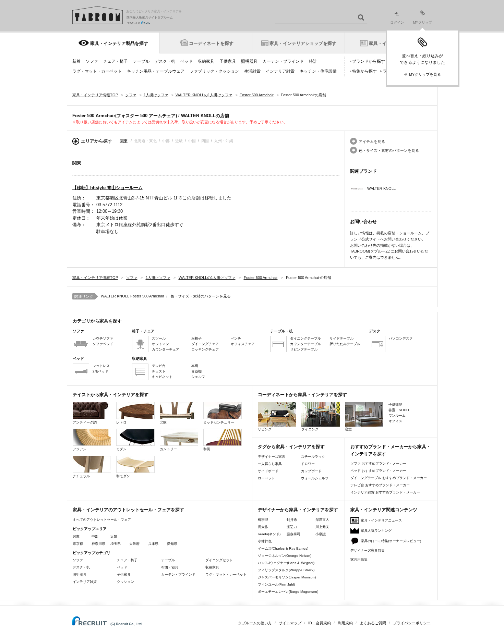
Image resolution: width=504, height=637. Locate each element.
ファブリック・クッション (214, 71)
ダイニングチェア (205, 344)
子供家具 (227, 61)
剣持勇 (292, 520)
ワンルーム (397, 415)
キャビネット (162, 377)
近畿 (113, 536)
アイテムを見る (372, 141)
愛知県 (172, 544)
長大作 (263, 527)
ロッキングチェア (205, 349)
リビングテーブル (303, 349)
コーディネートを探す (211, 43)
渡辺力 (292, 527)
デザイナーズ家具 (271, 456)
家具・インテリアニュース (381, 520)
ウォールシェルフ (314, 478)
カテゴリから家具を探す (97, 320)
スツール (159, 338)
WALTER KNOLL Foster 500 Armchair (132, 296)
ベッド (186, 61)
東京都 (78, 544)
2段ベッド (100, 371)
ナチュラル (81, 476)
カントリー (168, 449)
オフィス (395, 421)
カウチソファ (103, 338)
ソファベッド (103, 344)
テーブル (141, 61)
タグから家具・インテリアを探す (291, 446)
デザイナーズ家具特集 (367, 550)
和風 (206, 449)
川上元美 (322, 527)
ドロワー (308, 464)
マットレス (101, 366)
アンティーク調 (85, 422)
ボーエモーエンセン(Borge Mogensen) (288, 591)
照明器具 (249, 61)
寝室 (348, 429)
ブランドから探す (368, 61)
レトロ (121, 422)
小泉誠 (320, 534)
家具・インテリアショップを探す (302, 43)
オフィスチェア (243, 344)
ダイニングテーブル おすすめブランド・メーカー (388, 478)
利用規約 (345, 623)
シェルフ (198, 377)
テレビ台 (159, 366)
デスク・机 (165, 61)
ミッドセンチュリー (218, 422)
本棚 (194, 366)
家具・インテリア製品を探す (119, 43)
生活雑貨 (252, 71)
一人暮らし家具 (270, 464)
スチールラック (313, 456)
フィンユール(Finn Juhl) (276, 584)
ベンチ (236, 338)
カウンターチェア (165, 349)
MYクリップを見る (425, 74)
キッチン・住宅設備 (318, 71)
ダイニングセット (219, 560)
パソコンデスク (401, 338)
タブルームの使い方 (255, 623)
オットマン (160, 344)
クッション (125, 582)
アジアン (79, 449)
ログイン (397, 22)
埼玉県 (115, 544)
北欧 (163, 422)
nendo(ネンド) (269, 534)
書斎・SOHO (398, 410)
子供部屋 (395, 404)
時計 (313, 61)
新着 (76, 61)
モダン (121, 449)
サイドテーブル (341, 338)
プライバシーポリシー (412, 623)
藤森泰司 (293, 534)
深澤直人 (322, 520)
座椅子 (196, 338)
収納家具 (206, 61)
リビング (265, 429)
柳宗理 (263, 520)
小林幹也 (265, 541)
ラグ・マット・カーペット (97, 71)
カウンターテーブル (305, 344)
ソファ (92, 61)
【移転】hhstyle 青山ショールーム (107, 187)
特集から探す (364, 71)
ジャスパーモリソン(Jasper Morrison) (287, 577)
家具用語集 (359, 559)
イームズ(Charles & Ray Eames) (283, 548)
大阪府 (134, 544)
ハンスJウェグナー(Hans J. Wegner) (286, 563)
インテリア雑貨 (280, 71)
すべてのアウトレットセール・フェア (102, 520)
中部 (95, 536)
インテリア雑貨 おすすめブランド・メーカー (385, 492)
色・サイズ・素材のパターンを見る (389, 150)
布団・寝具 (169, 567)
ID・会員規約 (319, 623)
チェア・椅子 (115, 61)
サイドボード (268, 471)
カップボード (311, 471)
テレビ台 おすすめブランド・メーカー (380, 485)
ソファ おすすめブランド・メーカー (378, 463)
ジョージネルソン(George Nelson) (284, 556)
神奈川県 (98, 544)
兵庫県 (153, 544)
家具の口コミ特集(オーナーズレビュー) (391, 541)
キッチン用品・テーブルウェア (155, 71)
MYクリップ (422, 22)
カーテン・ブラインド (283, 61)
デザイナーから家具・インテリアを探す (298, 509)
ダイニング (310, 429)
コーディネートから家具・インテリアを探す (302, 394)
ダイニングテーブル (305, 338)
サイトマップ (290, 623)
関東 (124, 141)
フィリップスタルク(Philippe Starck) (286, 570)
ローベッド (266, 478)
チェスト (159, 371)
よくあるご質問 (373, 623)
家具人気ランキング (376, 530)
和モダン (123, 476)
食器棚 (196, 371)
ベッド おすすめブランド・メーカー (378, 471)
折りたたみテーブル (344, 344)
